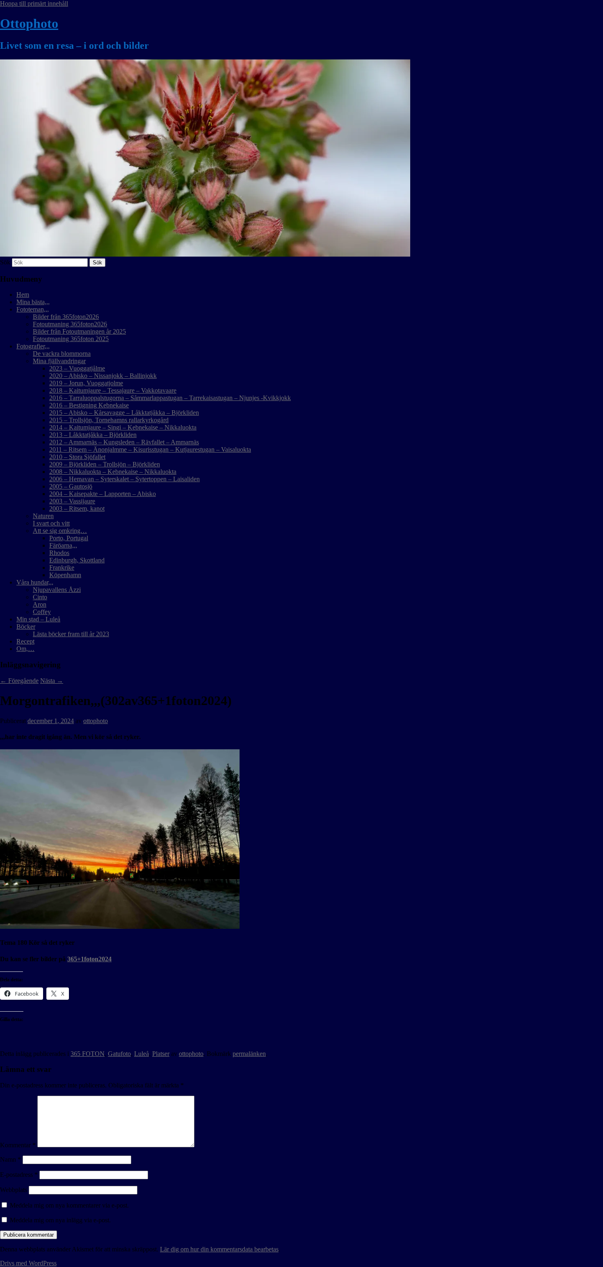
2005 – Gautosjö (70, 486)
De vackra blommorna (62, 353)
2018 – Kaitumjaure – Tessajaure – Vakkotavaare (112, 390)
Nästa (51, 680)
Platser (160, 1053)
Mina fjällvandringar (59, 360)
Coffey (42, 611)
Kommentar (18, 1145)
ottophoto (95, 720)
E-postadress (19, 1174)
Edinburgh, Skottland (77, 560)
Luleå (141, 1053)
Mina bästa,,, (33, 301)
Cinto (40, 597)
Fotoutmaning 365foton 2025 (71, 338)
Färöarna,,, (63, 545)
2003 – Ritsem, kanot (77, 508)
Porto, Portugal (68, 538)
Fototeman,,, (32, 309)
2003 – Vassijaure (72, 501)
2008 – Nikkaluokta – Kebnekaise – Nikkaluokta (112, 471)
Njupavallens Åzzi (57, 589)
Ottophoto (29, 23)
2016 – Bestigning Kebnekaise (89, 405)
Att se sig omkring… (60, 530)
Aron (39, 604)
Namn (10, 1159)
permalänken (249, 1053)
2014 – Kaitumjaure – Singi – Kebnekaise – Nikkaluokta (122, 427)
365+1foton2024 (89, 958)
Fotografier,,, (33, 346)
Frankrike (61, 567)
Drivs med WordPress (28, 1263)
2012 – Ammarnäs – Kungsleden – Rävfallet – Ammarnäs (124, 442)
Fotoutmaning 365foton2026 (70, 324)
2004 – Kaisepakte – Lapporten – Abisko (102, 493)
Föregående (19, 680)
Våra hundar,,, (34, 582)
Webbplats (13, 1189)
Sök (5, 262)
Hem (22, 294)
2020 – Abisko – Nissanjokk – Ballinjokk (103, 375)
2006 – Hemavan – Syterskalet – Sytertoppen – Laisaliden (124, 478)
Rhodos (59, 552)
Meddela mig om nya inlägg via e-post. (60, 1220)
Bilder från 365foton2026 (66, 316)
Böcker (25, 626)
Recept (25, 641)
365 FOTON (88, 1053)
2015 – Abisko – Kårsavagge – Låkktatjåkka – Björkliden (124, 412)
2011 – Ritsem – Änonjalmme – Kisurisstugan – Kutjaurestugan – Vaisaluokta (150, 449)
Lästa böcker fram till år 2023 (71, 633)
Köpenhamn (65, 574)
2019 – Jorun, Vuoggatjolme (86, 383)
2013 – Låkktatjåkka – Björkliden (93, 434)
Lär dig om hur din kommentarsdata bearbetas (219, 1249)
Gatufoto (119, 1053)
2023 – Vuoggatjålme (77, 368)
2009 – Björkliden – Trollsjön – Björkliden (104, 464)
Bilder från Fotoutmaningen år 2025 (79, 331)
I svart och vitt (51, 523)
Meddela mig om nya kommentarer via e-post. (69, 1205)
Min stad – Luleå (38, 619)
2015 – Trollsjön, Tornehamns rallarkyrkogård (109, 419)
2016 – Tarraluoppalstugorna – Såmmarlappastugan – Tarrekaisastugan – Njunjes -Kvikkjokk (170, 397)
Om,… (25, 648)
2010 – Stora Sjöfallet (77, 456)
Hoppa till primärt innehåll (34, 3)
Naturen (43, 515)
